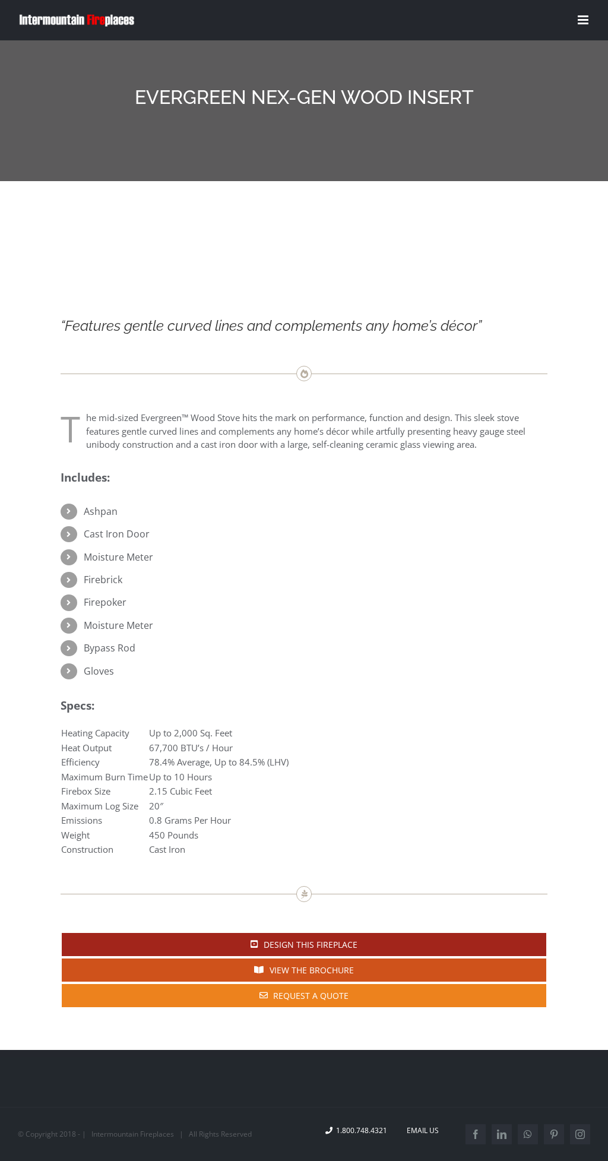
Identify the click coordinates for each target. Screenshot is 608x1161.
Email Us (421, 1130)
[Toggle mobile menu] (584, 20)
